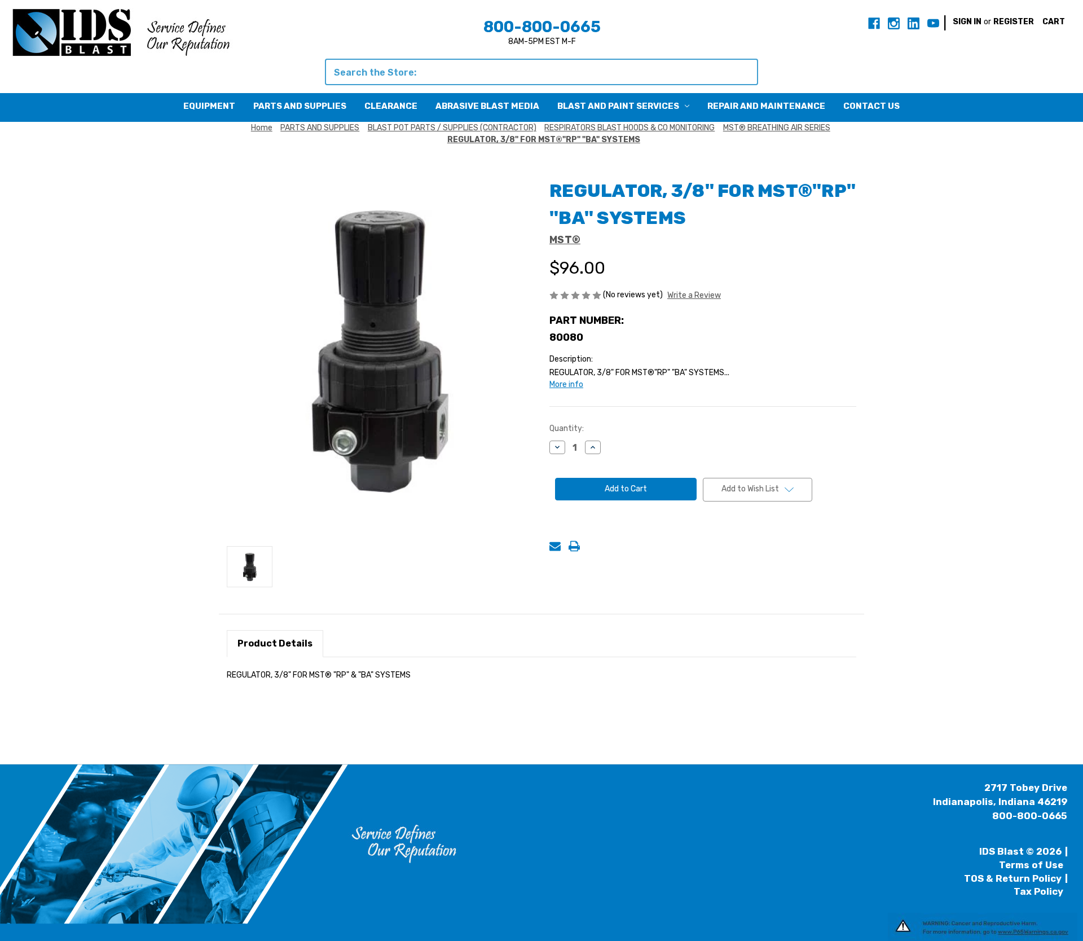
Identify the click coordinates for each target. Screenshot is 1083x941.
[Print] (574, 546)
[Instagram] (894, 23)
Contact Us (871, 106)
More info (566, 384)
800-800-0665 (542, 26)
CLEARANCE (390, 106)
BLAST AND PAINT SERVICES (618, 106)
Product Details (274, 643)
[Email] (555, 546)
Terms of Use (1031, 864)
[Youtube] (933, 23)
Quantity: (566, 428)
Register (1013, 22)
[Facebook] (874, 23)
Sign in (967, 22)
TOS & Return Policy (1013, 878)
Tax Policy (1038, 891)
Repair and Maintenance (766, 106)
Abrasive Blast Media (487, 106)
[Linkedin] (913, 23)
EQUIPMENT (209, 106)
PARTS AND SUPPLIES (299, 106)
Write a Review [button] (694, 295)
